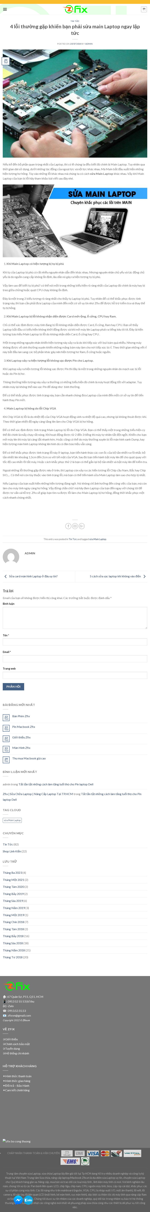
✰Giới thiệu (10, 1039)
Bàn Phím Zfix (21, 716)
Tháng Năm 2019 (14, 908)
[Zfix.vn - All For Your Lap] (75, 9)
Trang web (9, 668)
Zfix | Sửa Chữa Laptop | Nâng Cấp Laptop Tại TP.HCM (38, 794)
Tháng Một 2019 (13, 915)
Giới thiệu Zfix (21, 737)
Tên (6, 635)
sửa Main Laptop (97, 539)
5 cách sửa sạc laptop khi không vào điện (115, 576)
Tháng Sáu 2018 (13, 943)
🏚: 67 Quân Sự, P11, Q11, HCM (23, 996)
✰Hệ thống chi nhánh (16, 1053)
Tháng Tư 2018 (12, 957)
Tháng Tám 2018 (13, 929)
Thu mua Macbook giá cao (29, 758)
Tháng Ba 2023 (12, 872)
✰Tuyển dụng (11, 1048)
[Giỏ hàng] (144, 9)
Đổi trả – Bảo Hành (17, 1085)
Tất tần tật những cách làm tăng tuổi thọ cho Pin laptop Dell (55, 784)
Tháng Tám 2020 (13, 886)
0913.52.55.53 (17, 1010)
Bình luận (8, 603)
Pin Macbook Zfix (23, 726)
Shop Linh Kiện (12, 851)
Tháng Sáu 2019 (13, 900)
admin (89, 44)
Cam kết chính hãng (17, 1090)
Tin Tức (75, 21)
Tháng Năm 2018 (14, 950)
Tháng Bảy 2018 (13, 936)
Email (7, 651)
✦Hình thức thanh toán (17, 1076)
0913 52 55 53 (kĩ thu (21, 1001)
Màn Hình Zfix (21, 747)
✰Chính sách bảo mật (16, 1044)
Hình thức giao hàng (17, 1081)
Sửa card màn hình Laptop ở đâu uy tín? (33, 576)
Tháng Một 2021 (13, 879)
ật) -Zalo (8, 1006)
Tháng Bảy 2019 (13, 893)
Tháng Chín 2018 (13, 922)
